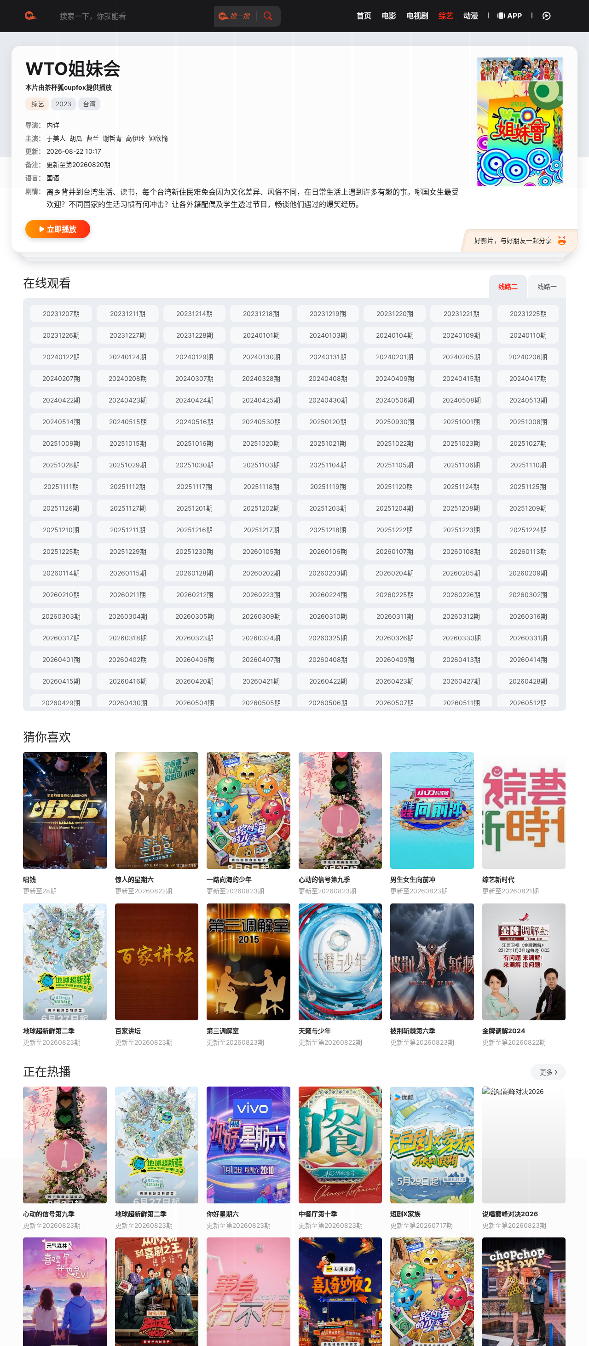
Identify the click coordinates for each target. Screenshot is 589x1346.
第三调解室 (223, 1031)
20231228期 (194, 335)
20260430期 (128, 703)
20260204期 (394, 573)
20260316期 (528, 616)
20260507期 (394, 703)
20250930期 (394, 422)
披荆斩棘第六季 (412, 1031)
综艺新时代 (498, 879)
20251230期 (194, 551)
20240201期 (394, 357)
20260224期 (328, 594)
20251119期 (328, 486)
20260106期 (328, 551)
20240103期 (328, 335)
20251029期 (127, 465)
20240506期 (394, 400)
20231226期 (61, 335)
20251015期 (128, 443)
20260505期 (261, 703)
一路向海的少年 (229, 879)
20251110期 (528, 465)
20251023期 (461, 443)
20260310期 (328, 616)
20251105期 (394, 465)
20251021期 (328, 443)
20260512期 (528, 703)
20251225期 (61, 551)
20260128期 (194, 573)
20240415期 (461, 378)
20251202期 (261, 508)
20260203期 (328, 573)
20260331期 (528, 638)
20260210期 (61, 594)
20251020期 (261, 443)
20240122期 (61, 357)
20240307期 (194, 378)
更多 (546, 1072)
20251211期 (127, 530)
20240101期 (261, 335)
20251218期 (328, 530)
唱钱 (29, 879)
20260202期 (261, 573)
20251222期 (394, 530)
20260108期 (461, 551)
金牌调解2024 (503, 1031)
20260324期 (261, 638)
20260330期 (461, 638)
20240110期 (528, 335)
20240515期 (128, 422)
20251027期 (528, 443)
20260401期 (61, 659)
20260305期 (194, 616)
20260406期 (194, 659)
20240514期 (61, 422)
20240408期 (328, 378)
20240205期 (461, 357)
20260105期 (261, 551)
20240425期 (261, 400)
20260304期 (128, 616)
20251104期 (328, 465)
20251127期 (128, 508)
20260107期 (394, 551)
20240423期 (128, 400)
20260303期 (61, 616)
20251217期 (261, 530)
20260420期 (194, 681)
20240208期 (128, 378)
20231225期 (528, 313)
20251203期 (327, 508)
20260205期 (461, 573)
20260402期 (128, 659)
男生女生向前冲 (412, 879)
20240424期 (194, 400)
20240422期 (61, 400)
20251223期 (461, 530)
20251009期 (61, 443)
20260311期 (394, 616)
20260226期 (461, 594)
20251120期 (394, 486)
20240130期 (261, 357)
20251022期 (394, 443)
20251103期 (261, 465)
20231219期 (328, 313)
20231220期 (394, 313)
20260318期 (128, 638)
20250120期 (327, 422)
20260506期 (328, 703)
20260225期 (395, 594)
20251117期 (194, 486)
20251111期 (61, 486)
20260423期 (394, 681)
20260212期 (194, 594)
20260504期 (194, 703)
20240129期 (194, 357)
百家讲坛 (128, 1031)
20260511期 (461, 703)
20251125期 (528, 486)
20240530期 (261, 422)
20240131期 (328, 357)
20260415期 (61, 681)
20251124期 (461, 486)
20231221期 (461, 313)
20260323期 (194, 638)
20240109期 (461, 335)
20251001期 (461, 422)
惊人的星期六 (134, 879)
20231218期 (261, 313)
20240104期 (395, 335)
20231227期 (128, 335)
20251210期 (61, 530)
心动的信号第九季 (324, 879)
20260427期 (461, 681)
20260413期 (461, 659)
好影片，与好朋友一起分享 (513, 240)
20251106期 (461, 465)
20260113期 (528, 551)
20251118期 (261, 486)
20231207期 (61, 313)
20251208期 (461, 508)
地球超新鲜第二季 (49, 1031)
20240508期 (461, 400)
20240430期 (328, 400)
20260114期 (61, 573)
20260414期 (528, 659)
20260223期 (261, 594)
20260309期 (261, 616)
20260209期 (528, 573)
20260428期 (528, 681)
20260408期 (328, 659)
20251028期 (61, 465)
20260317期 (61, 638)
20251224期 (528, 530)
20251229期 (128, 551)
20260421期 (261, 681)
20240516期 (195, 422)
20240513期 (528, 400)
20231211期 (127, 313)
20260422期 (328, 681)
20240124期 (127, 357)
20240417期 (528, 378)
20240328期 (261, 378)
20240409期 (394, 378)
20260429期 (61, 703)
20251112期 (127, 486)
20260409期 (394, 659)
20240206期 (528, 357)
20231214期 (194, 313)
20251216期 (194, 530)
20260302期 (528, 594)
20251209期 (528, 508)
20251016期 (194, 443)
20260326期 (394, 638)
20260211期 (128, 594)
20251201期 (194, 508)
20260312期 (461, 616)
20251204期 (394, 508)
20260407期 (261, 659)
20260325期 (328, 638)
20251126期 (61, 508)
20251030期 (195, 465)
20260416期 (128, 681)
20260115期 (128, 573)
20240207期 (61, 378)
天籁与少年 (315, 1031)
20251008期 (528, 422)
